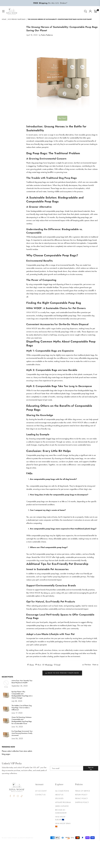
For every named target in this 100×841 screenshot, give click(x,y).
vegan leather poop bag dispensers (64, 328)
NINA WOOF (31, 312)
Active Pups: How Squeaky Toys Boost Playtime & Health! (22, 681)
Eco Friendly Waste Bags (16, 19)
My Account (40, 791)
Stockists (59, 798)
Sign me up (90, 768)
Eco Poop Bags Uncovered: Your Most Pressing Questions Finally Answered (22, 733)
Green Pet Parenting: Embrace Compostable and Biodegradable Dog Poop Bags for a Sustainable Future (22, 720)
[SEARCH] (85, 11)
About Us (59, 794)
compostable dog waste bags (37, 560)
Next (94, 664)
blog (42, 425)
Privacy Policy (81, 798)
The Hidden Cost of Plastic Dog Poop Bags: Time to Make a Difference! (22, 707)
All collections (62, 791)
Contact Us (40, 794)
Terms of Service (82, 791)
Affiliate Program (63, 802)
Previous (87, 664)
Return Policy (81, 794)
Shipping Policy (82, 802)
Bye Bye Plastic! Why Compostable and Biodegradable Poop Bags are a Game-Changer (22, 695)
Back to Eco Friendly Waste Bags (63, 673)
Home (4, 19)
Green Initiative (62, 806)
